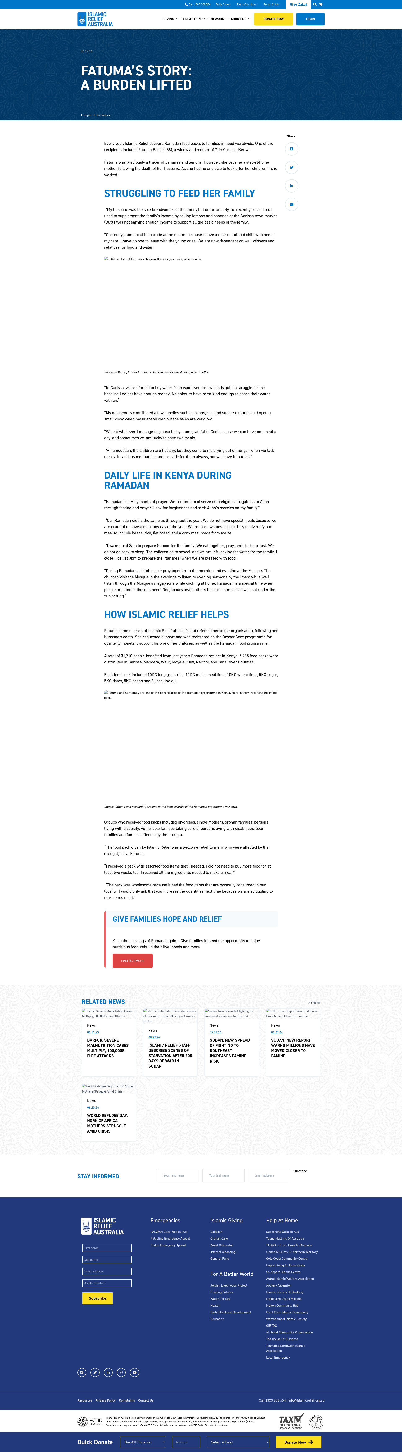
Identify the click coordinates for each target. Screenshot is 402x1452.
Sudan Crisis (271, 4)
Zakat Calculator (247, 4)
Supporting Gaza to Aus (282, 1232)
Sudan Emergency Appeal (168, 1245)
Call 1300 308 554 (200, 4)
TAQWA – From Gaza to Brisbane (289, 1245)
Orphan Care (219, 1238)
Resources (84, 1400)
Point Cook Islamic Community (287, 1312)
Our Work (215, 19)
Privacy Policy (105, 1400)
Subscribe (300, 1171)
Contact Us (145, 1400)
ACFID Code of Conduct (253, 1418)
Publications (103, 115)
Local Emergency (278, 1357)
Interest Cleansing (222, 1252)
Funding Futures (221, 1292)
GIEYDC (271, 1325)
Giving (169, 19)
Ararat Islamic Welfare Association (290, 1278)
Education (217, 1319)
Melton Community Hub (282, 1305)
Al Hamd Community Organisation (289, 1332)
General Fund (219, 1258)
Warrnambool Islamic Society (286, 1319)
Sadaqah (216, 1232)
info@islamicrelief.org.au (306, 1400)
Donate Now (295, 1442)
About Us (238, 19)
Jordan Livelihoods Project (228, 1285)
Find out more (132, 961)
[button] (320, 4)
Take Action (191, 19)
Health (214, 1305)
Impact (87, 115)
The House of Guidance (282, 1339)
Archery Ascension (278, 1285)
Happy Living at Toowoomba (285, 1265)
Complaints (127, 1400)
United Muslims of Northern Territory (292, 1252)
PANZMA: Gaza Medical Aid (169, 1232)
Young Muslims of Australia (285, 1238)
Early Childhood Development (230, 1312)
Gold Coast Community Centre (287, 1258)
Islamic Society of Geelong (284, 1292)
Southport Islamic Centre (283, 1272)
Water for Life (220, 1299)
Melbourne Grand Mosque (284, 1299)
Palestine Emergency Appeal (170, 1238)
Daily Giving (223, 4)
